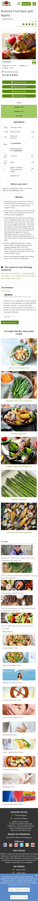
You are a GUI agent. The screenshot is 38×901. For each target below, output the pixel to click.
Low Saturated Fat (17, 276)
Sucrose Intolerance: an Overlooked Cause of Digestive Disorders (18, 609)
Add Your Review (11, 322)
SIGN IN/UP (26, 4)
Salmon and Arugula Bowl (19, 368)
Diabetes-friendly (28, 273)
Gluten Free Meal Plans (12, 700)
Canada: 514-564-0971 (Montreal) (20, 824)
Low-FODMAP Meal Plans (13, 717)
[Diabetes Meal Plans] (19, 761)
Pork (3, 273)
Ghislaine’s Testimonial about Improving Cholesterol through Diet (17, 559)
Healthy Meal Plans (10, 648)
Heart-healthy (6, 278)
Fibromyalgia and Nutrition (12, 593)
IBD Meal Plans (9, 787)
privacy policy (25, 885)
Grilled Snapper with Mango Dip (19, 466)
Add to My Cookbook (20, 82)
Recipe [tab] (19, 103)
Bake (14, 278)
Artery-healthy (31, 276)
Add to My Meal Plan (20, 87)
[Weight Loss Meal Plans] (19, 674)
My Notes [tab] (19, 116)
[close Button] (36, 876)
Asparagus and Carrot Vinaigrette (19, 401)
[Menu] (34, 3)
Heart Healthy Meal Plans (13, 752)
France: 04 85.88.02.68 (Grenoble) (20, 828)
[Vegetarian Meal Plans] (19, 657)
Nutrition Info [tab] (19, 107)
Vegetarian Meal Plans (12, 665)
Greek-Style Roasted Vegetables (19, 532)
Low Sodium (5, 276)
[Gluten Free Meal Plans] (19, 692)
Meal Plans (8, 631)
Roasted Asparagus (19, 499)
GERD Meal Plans (9, 735)
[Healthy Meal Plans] (19, 640)
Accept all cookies (19, 897)
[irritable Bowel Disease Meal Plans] (19, 778)
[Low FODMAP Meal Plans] (19, 709)
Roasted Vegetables (19, 433)
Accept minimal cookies (19, 890)
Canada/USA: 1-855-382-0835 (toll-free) (20, 826)
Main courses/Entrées (13, 273)
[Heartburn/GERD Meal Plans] (19, 726)
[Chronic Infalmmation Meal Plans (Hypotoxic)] (19, 796)
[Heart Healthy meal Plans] (19, 744)
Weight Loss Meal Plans (12, 682)
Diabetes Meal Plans (11, 769)
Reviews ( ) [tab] (19, 111)
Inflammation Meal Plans (13, 804)
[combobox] (19, 19)
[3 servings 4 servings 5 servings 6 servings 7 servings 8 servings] (6, 62)
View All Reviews (6, 291)
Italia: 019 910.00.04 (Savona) (21, 830)
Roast (19, 278)
